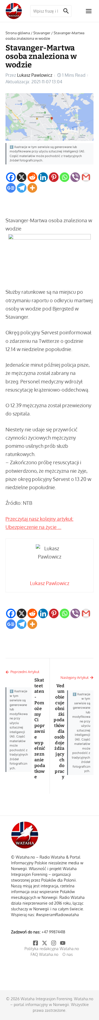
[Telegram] (21, 188)
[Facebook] (11, 177)
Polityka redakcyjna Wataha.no (51, 948)
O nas (67, 954)
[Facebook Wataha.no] (36, 943)
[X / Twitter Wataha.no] (45, 943)
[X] (21, 177)
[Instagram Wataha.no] (54, 943)
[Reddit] (32, 177)
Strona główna (18, 33)
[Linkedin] (43, 177)
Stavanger (41, 33)
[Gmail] (86, 177)
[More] (32, 188)
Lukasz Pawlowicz (34, 75)
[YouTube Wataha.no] (63, 943)
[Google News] (11, 188)
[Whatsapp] (64, 177)
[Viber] (75, 177)
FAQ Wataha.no (44, 954)
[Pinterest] (54, 177)
